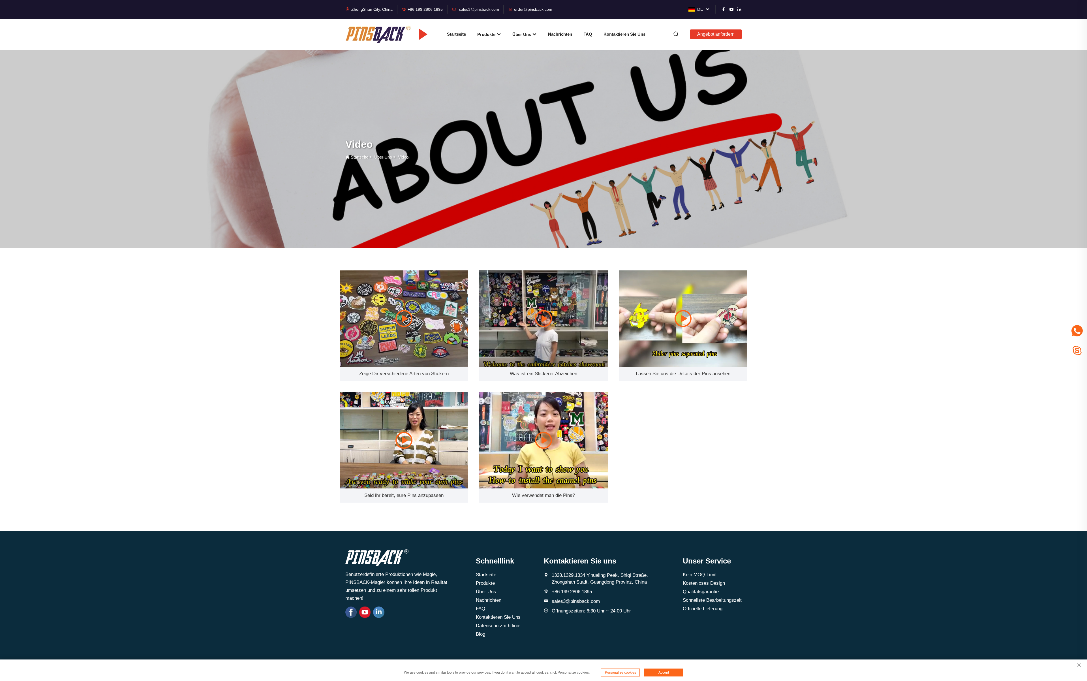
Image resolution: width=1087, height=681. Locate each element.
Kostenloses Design (704, 583)
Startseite (456, 34)
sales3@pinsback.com (479, 9)
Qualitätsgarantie (701, 591)
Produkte (487, 34)
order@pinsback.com (533, 9)
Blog (480, 634)
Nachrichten (560, 34)
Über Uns (522, 34)
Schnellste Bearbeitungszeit (712, 600)
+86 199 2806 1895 (425, 9)
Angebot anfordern (716, 34)
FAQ (587, 34)
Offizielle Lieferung (702, 608)
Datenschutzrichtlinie (498, 625)
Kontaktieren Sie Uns (624, 34)
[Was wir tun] (404, 318)
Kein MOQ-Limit (700, 574)
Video (403, 157)
